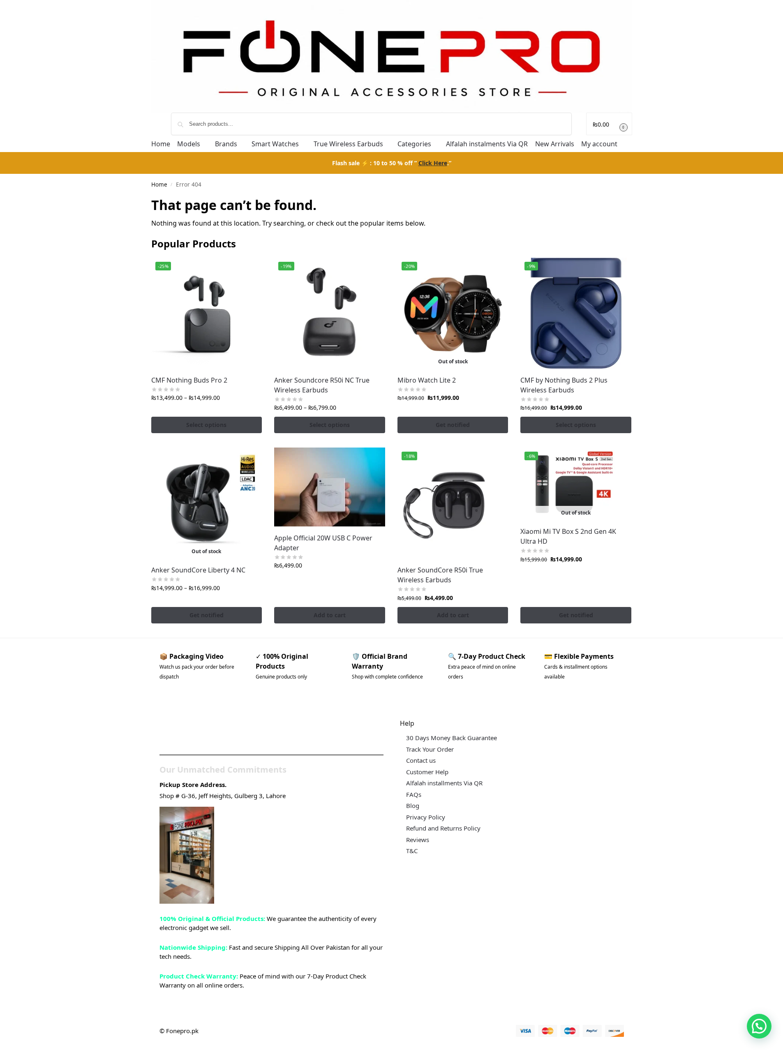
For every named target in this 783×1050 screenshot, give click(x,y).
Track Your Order (430, 749)
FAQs (413, 794)
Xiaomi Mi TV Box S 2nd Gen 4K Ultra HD (568, 536)
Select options (206, 425)
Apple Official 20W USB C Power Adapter (323, 542)
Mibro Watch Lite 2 (426, 380)
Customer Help (427, 772)
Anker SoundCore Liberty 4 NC (198, 570)
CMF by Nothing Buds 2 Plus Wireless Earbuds (563, 385)
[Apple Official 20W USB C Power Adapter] (329, 487)
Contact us (421, 760)
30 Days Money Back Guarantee (451, 738)
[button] (609, 124)
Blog (412, 805)
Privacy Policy (425, 817)
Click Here (432, 163)
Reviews (417, 839)
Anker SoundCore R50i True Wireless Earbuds (440, 574)
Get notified (453, 425)
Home (159, 184)
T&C (412, 851)
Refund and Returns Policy (443, 828)
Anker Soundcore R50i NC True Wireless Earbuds (322, 385)
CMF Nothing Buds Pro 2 (189, 380)
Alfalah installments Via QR (444, 783)
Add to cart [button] (330, 615)
